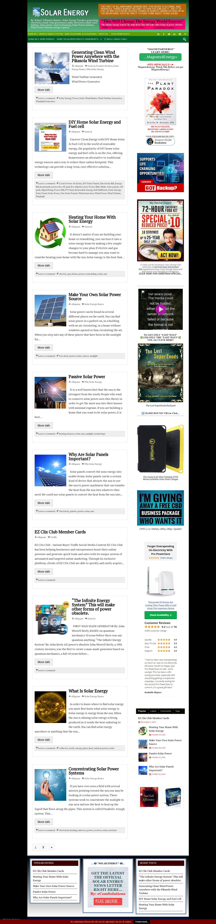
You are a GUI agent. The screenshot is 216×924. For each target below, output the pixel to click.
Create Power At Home (70, 183)
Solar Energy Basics (94, 304)
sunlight (94, 356)
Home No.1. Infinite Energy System (45, 34)
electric (63, 273)
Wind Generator (86, 193)
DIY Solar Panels (91, 183)
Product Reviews (104, 65)
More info (44, 90)
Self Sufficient (100, 190)
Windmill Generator (45, 101)
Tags (177, 711)
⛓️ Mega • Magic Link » (115, 39)
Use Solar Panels (69, 193)
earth (71, 748)
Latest (153, 711)
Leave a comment (46, 98)
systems (112, 830)
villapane (78, 65)
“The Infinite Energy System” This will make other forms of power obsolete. (93, 607)
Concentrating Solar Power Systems (94, 771)
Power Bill (59, 190)
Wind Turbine (114, 193)
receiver (98, 830)
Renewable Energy (84, 190)
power (81, 273)
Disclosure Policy (120, 34)
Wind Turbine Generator (110, 98)
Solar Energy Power (68, 98)
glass (85, 748)
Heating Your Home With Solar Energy (92, 219)
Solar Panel (41, 193)
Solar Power (54, 193)
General (91, 65)
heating (62, 433)
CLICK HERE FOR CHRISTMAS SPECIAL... (160, 273)
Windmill (40, 196)
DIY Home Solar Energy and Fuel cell (95, 124)
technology (99, 433)
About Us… (104, 34)
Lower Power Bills (91, 186)
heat (66, 356)
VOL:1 (151, 340)
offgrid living (47, 190)
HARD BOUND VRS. (157, 413)
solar (100, 273)
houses (70, 433)
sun (105, 273)
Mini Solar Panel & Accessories (81, 34)
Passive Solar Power (87, 376)
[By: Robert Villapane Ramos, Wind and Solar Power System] (60, 6)
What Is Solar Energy (88, 691)
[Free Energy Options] (108, 887)
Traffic (53, 537)
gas (69, 273)
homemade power (48, 186)
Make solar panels (110, 186)
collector (63, 748)
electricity (64, 511)
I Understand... (141, 922)
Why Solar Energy (95, 69)
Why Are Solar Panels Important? (88, 456)
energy (78, 748)
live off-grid (64, 186)
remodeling (91, 273)
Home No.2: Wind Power (40, 39)
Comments (165, 711)
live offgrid (76, 186)
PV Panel (69, 190)
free (61, 356)
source (85, 356)
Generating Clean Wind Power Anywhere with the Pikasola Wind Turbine (95, 56)
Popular (142, 711)
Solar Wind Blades (88, 98)
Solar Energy (114, 190)
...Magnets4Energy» (160, 57)
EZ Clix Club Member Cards (60, 532)
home (74, 273)
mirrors (82, 830)
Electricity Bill (107, 183)
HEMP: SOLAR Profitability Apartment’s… (78, 39)
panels (73, 511)
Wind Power (101, 193)
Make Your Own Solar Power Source (95, 297)
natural (97, 748)
